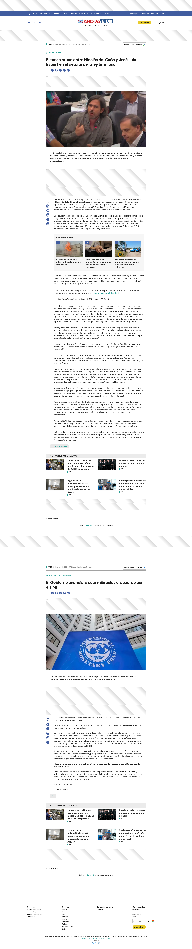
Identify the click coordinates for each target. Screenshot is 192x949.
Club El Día (160, 14)
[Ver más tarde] (48, 70)
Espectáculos (95, 14)
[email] (64, 70)
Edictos (106, 14)
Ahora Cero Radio (147, 14)
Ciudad (35, 14)
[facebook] (56, 70)
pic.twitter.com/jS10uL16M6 (106, 293)
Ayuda (109, 938)
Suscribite (144, 22)
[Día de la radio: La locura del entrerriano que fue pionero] (107, 464)
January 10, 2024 (101, 299)
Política (84, 14)
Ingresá (160, 22)
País (51, 14)
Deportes (66, 14)
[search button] (29, 13)
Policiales (75, 14)
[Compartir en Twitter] (60, 70)
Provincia (44, 14)
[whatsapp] (52, 70)
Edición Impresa (133, 14)
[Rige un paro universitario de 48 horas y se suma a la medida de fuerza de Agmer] (55, 484)
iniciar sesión (90, 525)
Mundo (57, 14)
